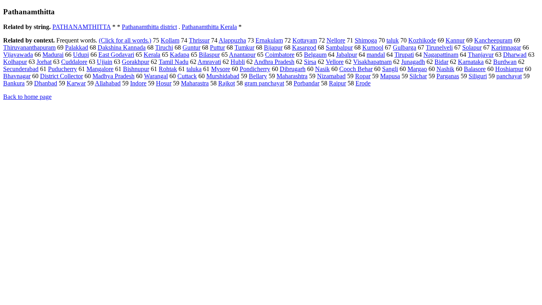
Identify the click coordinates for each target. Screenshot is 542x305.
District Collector (61, 76)
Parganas (447, 76)
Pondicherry (255, 69)
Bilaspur (209, 54)
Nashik (445, 69)
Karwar (76, 83)
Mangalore (99, 69)
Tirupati (404, 54)
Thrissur (199, 40)
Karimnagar (506, 47)
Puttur (217, 47)
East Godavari (116, 54)
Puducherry (62, 69)
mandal (376, 54)
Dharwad (515, 54)
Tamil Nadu (173, 61)
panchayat (509, 76)
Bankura (14, 83)
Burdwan (505, 61)
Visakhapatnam (372, 61)
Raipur (337, 83)
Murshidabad (222, 76)
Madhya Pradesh (113, 76)
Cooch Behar (356, 69)
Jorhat (44, 61)
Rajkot (226, 83)
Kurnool (372, 47)
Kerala (152, 54)
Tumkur (244, 47)
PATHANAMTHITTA (81, 26)
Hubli (238, 61)
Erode (363, 83)
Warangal (156, 76)
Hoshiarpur (509, 69)
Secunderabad (20, 69)
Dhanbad (45, 83)
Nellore (336, 40)
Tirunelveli (439, 47)
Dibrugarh (293, 69)
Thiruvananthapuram (29, 47)
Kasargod (304, 47)
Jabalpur (346, 54)
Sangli (390, 69)
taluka (194, 69)
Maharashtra (292, 76)
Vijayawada (18, 54)
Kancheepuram (493, 40)
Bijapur (273, 47)
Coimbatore (279, 54)
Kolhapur (15, 61)
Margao (417, 69)
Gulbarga (404, 47)
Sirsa (310, 61)
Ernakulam (269, 40)
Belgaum (315, 54)
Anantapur (242, 54)
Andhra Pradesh (274, 61)
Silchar (418, 76)
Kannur (455, 40)
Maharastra (195, 83)
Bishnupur (136, 69)
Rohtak (168, 69)
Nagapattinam (440, 54)
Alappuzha (232, 40)
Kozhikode (422, 40)
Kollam (170, 40)
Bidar (441, 61)
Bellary (258, 76)
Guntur (191, 47)
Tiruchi (164, 47)
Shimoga (366, 40)
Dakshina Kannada (122, 47)
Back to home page (27, 96)
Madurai (52, 54)
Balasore (475, 69)
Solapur (472, 47)
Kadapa (179, 54)
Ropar (363, 76)
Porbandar (306, 83)
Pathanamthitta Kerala (209, 26)
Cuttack (187, 76)
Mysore (220, 69)
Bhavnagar (17, 76)
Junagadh (413, 61)
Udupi (81, 54)
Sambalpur (339, 47)
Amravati (209, 61)
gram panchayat (264, 83)
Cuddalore (74, 61)
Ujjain (104, 61)
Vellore (335, 61)
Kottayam (304, 40)
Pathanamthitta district (149, 26)
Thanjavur (481, 54)
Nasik (322, 69)
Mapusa (390, 76)
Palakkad (76, 47)
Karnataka (471, 61)
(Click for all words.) (125, 40)
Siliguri (478, 76)
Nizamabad (331, 76)
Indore (138, 83)
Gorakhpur (135, 61)
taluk (392, 40)
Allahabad (108, 83)
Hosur (163, 83)
